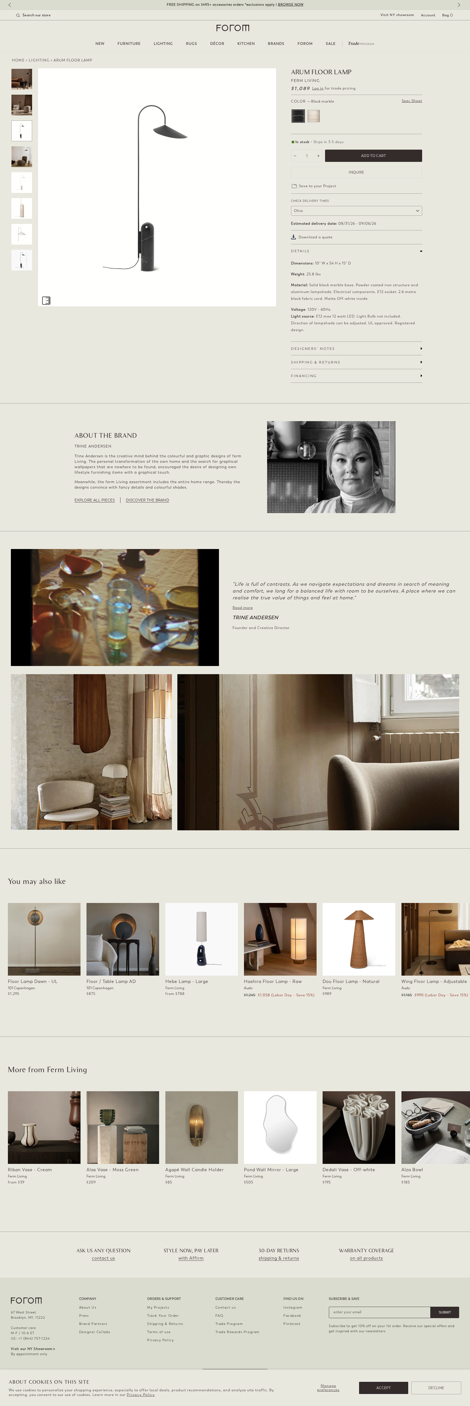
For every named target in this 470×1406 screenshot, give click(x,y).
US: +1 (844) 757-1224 (30, 1338)
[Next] (457, 5)
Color (312, 101)
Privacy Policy (141, 1395)
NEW (99, 44)
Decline (436, 1388)
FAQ (219, 1316)
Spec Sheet (412, 101)
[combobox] (40, 15)
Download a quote (316, 237)
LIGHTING (163, 44)
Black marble (298, 116)
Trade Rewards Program (237, 1332)
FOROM (305, 44)
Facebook (292, 1316)
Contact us (225, 1307)
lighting (39, 60)
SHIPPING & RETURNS (315, 362)
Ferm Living (305, 80)
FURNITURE (129, 44)
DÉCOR (217, 44)
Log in (318, 88)
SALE (331, 44)
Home (18, 60)
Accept (383, 1388)
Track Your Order (163, 1316)
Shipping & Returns (165, 1324)
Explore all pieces (95, 500)
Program (361, 43)
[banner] (235, 5)
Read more (243, 608)
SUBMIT (445, 1312)
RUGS (191, 44)
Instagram (292, 1307)
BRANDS (276, 44)
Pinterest (292, 1324)
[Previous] (12, 5)
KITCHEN (246, 44)
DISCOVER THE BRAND (147, 500)
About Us (88, 1307)
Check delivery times (310, 201)
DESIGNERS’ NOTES (313, 349)
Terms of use (159, 1332)
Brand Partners (93, 1324)
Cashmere (314, 116)
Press (84, 1316)
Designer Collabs (95, 1332)
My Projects (158, 1307)
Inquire (356, 172)
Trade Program (229, 1324)
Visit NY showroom (397, 15)
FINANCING (304, 376)
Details (300, 251)
